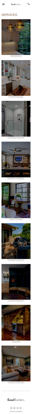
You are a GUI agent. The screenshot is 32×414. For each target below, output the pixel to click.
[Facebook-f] (11, 408)
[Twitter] (17, 408)
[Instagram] (21, 408)
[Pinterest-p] (14, 408)
